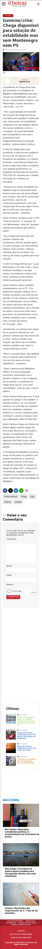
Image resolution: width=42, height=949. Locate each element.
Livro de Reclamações (21, 938)
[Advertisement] (21, 636)
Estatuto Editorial (15, 921)
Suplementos (11, 923)
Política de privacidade (21, 934)
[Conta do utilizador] (38, 4)
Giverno (7, 502)
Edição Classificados (27, 923)
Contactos (30, 921)
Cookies (21, 931)
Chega (23, 496)
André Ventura (10, 496)
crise (32, 496)
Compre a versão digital (21, 924)
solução (18, 502)
